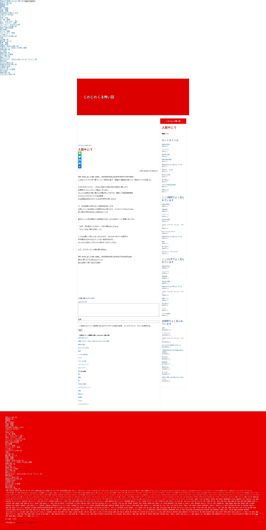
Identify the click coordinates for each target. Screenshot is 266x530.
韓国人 (173, 514)
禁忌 (127, 509)
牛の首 (245, 507)
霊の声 (145, 514)
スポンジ (205, 495)
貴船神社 (185, 512)
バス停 (137, 497)
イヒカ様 (204, 492)
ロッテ (178, 499)
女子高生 (115, 503)
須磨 (182, 514)
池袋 (157, 507)
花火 (66, 512)
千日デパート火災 (152, 501)
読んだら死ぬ (158, 512)
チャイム (226, 495)
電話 (137, 514)
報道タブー (46, 503)
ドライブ (43, 497)
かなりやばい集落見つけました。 (172, 345)
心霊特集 (47, 505)
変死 (52, 503)
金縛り (33, 514)
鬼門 (7, 516)
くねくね (183, 490)
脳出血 (231, 509)
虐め (91, 512)
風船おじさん (199, 514)
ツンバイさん (240, 495)
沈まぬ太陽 (163, 507)
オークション (19, 495)
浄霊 (202, 507)
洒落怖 (2, 6)
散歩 (141, 505)
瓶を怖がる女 (21, 509)
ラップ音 (105, 499)
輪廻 (213, 512)
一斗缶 (200, 499)
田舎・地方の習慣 (6, 28)
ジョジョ (157, 495)
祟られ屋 (113, 509)
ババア (141, 497)
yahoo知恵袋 (63, 490)
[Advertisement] (118, 130)
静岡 (157, 514)
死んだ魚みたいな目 (69, 507)
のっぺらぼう (49, 492)
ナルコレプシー (86, 497)
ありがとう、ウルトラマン (170, 251)
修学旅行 (25, 501)
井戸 (243, 499)
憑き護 (122, 505)
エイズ (237, 492)
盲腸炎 (65, 509)
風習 (193, 514)
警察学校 (175, 512)
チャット (232, 495)
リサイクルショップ (148, 499)
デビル (80, 400)
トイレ (8, 497)
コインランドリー (83, 364)
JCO (32, 490)
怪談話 (92, 505)
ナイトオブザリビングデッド (64, 497)
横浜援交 (27, 507)
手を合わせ (128, 505)
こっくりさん (207, 490)
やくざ (106, 492)
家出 (153, 503)
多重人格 (57, 503)
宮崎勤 (145, 503)
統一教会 (182, 509)
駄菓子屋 (241, 514)
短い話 (96, 509)
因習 (245, 501)
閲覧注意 (57, 514)
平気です (209, 503)
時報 (154, 505)
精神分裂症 (152, 509)
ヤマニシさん (91, 499)
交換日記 (248, 499)
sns (51, 490)
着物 (72, 509)
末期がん (212, 505)
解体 (152, 512)
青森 (154, 514)
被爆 (114, 512)
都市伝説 (3, 61)
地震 (21, 503)
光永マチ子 (44, 501)
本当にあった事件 (6, 54)
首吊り (229, 514)
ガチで (41, 495)
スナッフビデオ (197, 495)
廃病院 (243, 503)
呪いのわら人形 (189, 501)
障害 (92, 514)
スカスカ (163, 495)
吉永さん (171, 501)
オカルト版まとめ (6, 63)
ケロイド (74, 495)
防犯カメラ (64, 514)
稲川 (130, 509)
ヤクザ (85, 499)
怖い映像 (3, 29)
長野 (53, 514)
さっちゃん (240, 490)
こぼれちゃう (232, 490)
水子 (136, 507)
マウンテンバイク (31, 499)
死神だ (91, 507)
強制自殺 (164, 209)
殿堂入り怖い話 (6, 3)
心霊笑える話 (5, 66)
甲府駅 (43, 509)
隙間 (79, 351)
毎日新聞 (120, 507)
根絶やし (252, 505)
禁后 (123, 509)
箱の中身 (164, 357)
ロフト (183, 499)
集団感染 (119, 514)
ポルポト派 (9, 499)
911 (24, 490)
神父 (102, 509)
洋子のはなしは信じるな (184, 507)
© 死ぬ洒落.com (10, 522)
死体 (77, 507)
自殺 (27, 512)
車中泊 (197, 512)
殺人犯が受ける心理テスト (102, 507)
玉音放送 (8, 509)
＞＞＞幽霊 (27, 516)
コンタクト (113, 495)
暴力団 (176, 505)
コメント (82, 302)
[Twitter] (118, 156)
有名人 (181, 505)
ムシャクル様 (54, 499)
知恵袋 (91, 509)
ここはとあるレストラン (194, 490)
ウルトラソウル (230, 492)
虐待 (94, 512)
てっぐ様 (17, 492)
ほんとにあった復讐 (7, 69)
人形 (253, 499)
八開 (69, 501)
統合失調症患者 (198, 509)
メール (73, 499)
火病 (219, 507)
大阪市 (89, 503)
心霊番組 (73, 505)
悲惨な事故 (104, 505)
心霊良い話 (4, 68)
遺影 (253, 512)
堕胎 (41, 503)
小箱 (175, 503)
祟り (118, 509)
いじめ (88, 490)
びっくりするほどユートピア (69, 492)
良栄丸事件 (61, 512)
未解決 (199, 505)
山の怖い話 (4, 39)
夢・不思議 (4, 8)
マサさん (40, 499)
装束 (118, 512)
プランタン (224, 497)
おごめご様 (123, 490)
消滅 (79, 390)
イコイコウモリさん (185, 492)
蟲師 (79, 377)
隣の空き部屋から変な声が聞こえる (105, 514)
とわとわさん (34, 492)
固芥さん (255, 501)
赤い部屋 (191, 512)
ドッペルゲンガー (34, 497)
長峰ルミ (48, 514)
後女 (13, 505)
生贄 (30, 509)
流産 (194, 507)
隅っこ (78, 514)
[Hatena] (118, 163)
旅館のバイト (148, 505)
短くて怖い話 (5, 56)
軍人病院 (202, 512)
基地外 (37, 503)
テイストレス (248, 495)
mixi (43, 490)
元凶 (38, 501)
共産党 (77, 501)
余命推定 (8, 501)
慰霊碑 (117, 505)
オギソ (13, 495)
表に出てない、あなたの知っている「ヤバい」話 (18, 59)
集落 (124, 514)
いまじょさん (105, 490)
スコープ (181, 495)
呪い (182, 501)
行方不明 (105, 512)
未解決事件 (205, 505)
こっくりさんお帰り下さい (219, 490)
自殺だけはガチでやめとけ (38, 512)
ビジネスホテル (188, 497)
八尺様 (65, 501)
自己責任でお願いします (9, 13)
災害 (222, 507)
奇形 (96, 503)
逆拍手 (221, 512)
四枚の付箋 (81, 344)
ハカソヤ (103, 497)
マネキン (46, 499)
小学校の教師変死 (168, 503)
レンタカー (163, 499)
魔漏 (10, 516)
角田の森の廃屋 (166, 159)
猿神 (254, 507)
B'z (27, 490)
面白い (168, 514)
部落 (25, 514)
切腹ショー (165, 298)
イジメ (193, 492)
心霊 (27, 505)
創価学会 (111, 501)
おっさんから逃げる (134, 490)
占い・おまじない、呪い (9, 21)
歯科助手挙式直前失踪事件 (45, 507)
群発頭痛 (206, 509)
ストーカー (188, 495)
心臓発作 (23, 505)
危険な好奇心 (166, 144)
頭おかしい (187, 514)
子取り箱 (121, 503)
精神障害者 (172, 509)
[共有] (118, 166)
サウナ (80, 358)
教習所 (138, 505)
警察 (164, 512)
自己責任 (22, 512)
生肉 (27, 509)
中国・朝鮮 (4, 9)
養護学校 (217, 514)
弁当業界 (252, 503)
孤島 (125, 503)
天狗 (92, 503)
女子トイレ (108, 503)
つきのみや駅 (10, 492)
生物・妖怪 (4, 44)
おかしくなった (114, 490)
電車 (141, 514)
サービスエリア (129, 495)
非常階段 (162, 514)
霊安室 (150, 514)
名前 (79, 319)
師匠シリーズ (5, 58)
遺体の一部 (247, 512)
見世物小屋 (135, 512)
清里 (205, 507)
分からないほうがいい (97, 501)
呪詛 (225, 501)
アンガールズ (147, 492)
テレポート (256, 495)
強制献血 (8, 505)
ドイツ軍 (19, 497)
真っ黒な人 (165, 180)
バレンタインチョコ (150, 497)
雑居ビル (129, 514)
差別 (192, 503)
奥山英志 (101, 503)
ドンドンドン (51, 497)
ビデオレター (211, 497)
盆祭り (60, 509)
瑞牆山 (14, 509)
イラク (209, 492)
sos (54, 490)
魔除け (15, 516)
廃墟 (235, 503)
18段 (7, 490)
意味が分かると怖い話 (8, 64)
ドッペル (25, 497)
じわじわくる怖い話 (7, 74)
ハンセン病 (116, 497)
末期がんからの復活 (222, 505)
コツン (99, 495)
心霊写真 (41, 505)
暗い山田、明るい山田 (166, 505)
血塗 (100, 512)
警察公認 (169, 512)
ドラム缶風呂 (166, 313)
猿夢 (251, 507)
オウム (8, 495)
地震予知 (26, 503)
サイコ (2, 16)
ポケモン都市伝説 (253, 497)
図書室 (249, 501)
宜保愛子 (135, 503)
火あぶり (214, 507)
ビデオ (196, 497)
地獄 (13, 503)
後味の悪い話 (5, 73)
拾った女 (164, 372)
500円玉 (11, 490)
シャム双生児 (144, 495)
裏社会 (122, 512)
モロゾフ (79, 499)
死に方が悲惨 (58, 507)
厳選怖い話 (4, 5)
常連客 (80, 397)
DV (29, 490)
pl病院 (48, 490)
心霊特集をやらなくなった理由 (60, 505)
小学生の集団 (82, 384)
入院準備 (51, 501)
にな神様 (41, 492)
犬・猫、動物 (5, 19)
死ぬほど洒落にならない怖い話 (11, 1)
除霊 (73, 514)
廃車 (247, 503)
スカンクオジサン (172, 495)
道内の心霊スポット (238, 512)
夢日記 (62, 503)
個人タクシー (32, 501)
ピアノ (218, 497)
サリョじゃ (120, 495)
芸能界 (76, 512)
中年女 (233, 499)
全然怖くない (59, 501)
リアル (164, 308)
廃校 (238, 503)
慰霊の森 (111, 505)
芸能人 (71, 512)
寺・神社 (3, 51)
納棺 (177, 509)
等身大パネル (142, 509)
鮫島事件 (20, 516)
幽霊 (227, 503)
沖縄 (168, 507)
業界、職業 (4, 43)
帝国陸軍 (197, 503)
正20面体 (34, 507)
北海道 (144, 501)
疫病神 (48, 509)
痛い (52, 509)
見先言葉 (142, 512)
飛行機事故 (207, 514)
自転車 (55, 512)
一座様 (196, 499)
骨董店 (247, 514)
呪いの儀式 (207, 501)
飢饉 (213, 514)
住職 (257, 499)
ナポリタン (77, 497)
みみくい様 (94, 492)
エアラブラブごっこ (84, 387)
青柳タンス (165, 190)
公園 (73, 501)
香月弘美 (235, 514)
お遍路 (146, 490)
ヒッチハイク (166, 333)
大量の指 (83, 503)
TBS (57, 490)
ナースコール (96, 497)
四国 (238, 501)
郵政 (29, 514)
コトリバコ (165, 149)
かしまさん (170, 490)
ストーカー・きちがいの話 (10, 24)
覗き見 (148, 512)
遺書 (257, 512)
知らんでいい (85, 509)
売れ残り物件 (166, 154)
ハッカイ (110, 497)
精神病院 (165, 509)
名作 (178, 501)
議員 (180, 512)
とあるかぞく (25, 492)
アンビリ (154, 492)
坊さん (32, 503)
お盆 (142, 490)
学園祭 (130, 503)
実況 (140, 503)
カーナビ (36, 495)
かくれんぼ (162, 490)
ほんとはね (81, 492)
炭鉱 (226, 507)
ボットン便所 (243, 497)
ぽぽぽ (88, 492)
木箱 (190, 505)
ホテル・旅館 (5, 31)
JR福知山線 (38, 490)
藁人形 (87, 512)
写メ (85, 501)
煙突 (237, 507)
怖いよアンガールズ (83, 505)
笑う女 (135, 509)
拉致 (133, 505)
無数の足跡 (231, 507)
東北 (239, 505)
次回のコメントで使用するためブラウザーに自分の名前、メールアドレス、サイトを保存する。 (116, 326)
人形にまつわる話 (6, 14)
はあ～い (56, 492)
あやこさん (82, 490)
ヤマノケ (99, 499)
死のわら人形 (166, 174)
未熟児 (194, 505)
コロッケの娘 (82, 361)
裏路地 (127, 512)
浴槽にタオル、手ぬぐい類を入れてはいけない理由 (93, 341)
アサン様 (124, 492)
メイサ (61, 499)
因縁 (241, 501)
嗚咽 (232, 501)
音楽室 (178, 514)
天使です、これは (167, 170)
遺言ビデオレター (11, 514)
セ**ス (211, 495)
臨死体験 (240, 509)
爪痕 (240, 507)
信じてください (16, 501)
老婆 (211, 509)
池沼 (154, 507)
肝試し (226, 509)
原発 (167, 501)
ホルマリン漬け (233, 497)
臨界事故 (246, 509)
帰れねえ (203, 503)
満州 (209, 507)
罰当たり (80, 394)
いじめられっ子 (95, 490)
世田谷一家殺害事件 (224, 499)
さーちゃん (248, 490)
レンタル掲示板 (82, 354)
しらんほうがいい (83, 404)
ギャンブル (67, 495)
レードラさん (171, 499)
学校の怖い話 (5, 49)
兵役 (81, 501)
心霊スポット (34, 505)
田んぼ (38, 509)
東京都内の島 (233, 505)
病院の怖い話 (5, 53)
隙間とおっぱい (85, 514)
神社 (106, 509)
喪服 (229, 501)
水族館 (140, 507)
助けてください (119, 501)
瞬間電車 (77, 509)
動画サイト (134, 501)
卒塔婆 (161, 501)
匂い (140, 501)
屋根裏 (180, 503)
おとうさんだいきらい (168, 231)
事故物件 (239, 499)
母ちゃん (114, 507)
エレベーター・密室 (7, 33)
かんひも (177, 490)
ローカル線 (189, 499)
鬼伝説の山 (165, 367)
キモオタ (54, 495)
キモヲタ (60, 495)
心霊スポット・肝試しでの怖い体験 (13, 48)
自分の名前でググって (12, 512)
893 (21, 490)
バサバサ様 (130, 497)
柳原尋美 (246, 505)
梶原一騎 (8, 507)
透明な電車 (227, 512)
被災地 (110, 512)
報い (79, 374)
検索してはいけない (18, 507)
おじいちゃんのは (83, 348)
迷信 (217, 512)
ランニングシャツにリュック (122, 499)
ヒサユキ (171, 497)
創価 (106, 501)
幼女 (214, 503)
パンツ (159, 497)
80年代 (17, 490)
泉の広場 (173, 507)
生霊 (34, 509)
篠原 (163, 241)
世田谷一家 (214, 499)
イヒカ (198, 492)
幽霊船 (231, 503)
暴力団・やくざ (6, 41)
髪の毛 (254, 514)
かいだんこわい (154, 490)
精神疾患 (159, 509)
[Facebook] (118, 160)
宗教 (1, 38)
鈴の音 (38, 514)
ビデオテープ (202, 497)
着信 (68, 509)
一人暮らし (4, 34)
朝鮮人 (186, 505)
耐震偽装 (216, 509)
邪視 (163, 328)
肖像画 (222, 509)
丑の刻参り (206, 499)
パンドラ (164, 497)
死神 (87, 507)
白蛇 (55, 509)
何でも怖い (4, 71)
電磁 (134, 514)
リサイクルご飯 (136, 499)
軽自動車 (208, 512)
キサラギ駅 (47, 495)
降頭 (70, 514)
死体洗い (82, 507)
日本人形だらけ (82, 338)
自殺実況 (49, 512)
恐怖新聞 (97, 505)
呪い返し (213, 501)
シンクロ (151, 495)
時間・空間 (4, 11)
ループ (157, 499)
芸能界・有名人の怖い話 (9, 46)
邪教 (18, 514)
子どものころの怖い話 (8, 26)
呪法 (218, 501)
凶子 (88, 501)
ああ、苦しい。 (73, 490)
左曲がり (187, 503)
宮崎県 (149, 503)
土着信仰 (8, 503)
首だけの (224, 514)
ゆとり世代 (112, 492)
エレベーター (82, 368)
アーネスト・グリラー (165, 492)
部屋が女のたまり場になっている (172, 164)
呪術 (222, 501)
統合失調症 (189, 509)
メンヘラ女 (67, 499)
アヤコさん (138, 492)
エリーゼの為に (245, 492)
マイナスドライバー (19, 499)
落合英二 (81, 512)
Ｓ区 (32, 516)
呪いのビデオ (199, 501)
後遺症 (17, 505)
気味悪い (131, 507)
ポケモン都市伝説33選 (168, 185)
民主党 (126, 507)
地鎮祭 (17, 503)
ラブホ (111, 499)
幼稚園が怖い (221, 503)
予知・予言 (4, 18)
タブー (216, 495)
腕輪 (235, 509)
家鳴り (158, 503)
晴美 (157, 505)
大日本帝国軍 (69, 503)
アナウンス (131, 492)
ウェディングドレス (218, 492)
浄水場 (198, 507)
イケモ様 (175, 492)
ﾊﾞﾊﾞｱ (36, 516)
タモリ (220, 495)
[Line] (118, 153)
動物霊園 (127, 501)
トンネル (13, 497)
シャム (137, 495)
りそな (119, 492)
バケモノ (123, 497)
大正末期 (77, 503)
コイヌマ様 (81, 495)
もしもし (101, 492)
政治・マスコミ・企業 (8, 23)
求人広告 (149, 507)
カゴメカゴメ (28, 495)
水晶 (144, 507)
